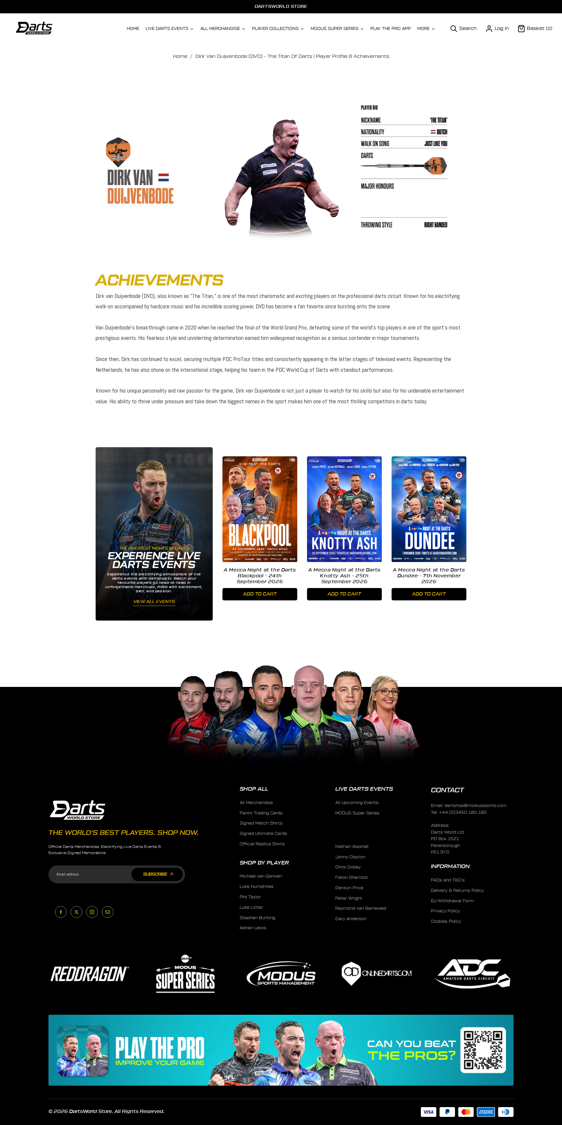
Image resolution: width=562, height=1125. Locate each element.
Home (180, 56)
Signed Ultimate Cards (263, 834)
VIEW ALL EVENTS (154, 601)
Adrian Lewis (253, 928)
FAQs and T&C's (448, 880)
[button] (463, 29)
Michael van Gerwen (261, 876)
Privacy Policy (445, 911)
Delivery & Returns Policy (457, 890)
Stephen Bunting (257, 918)
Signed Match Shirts (261, 823)
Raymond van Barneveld (360, 908)
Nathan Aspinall (351, 847)
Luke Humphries (257, 887)
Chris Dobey (348, 867)
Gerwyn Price (349, 888)
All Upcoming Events (357, 803)
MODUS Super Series (357, 813)
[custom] (61, 912)
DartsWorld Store (281, 6)
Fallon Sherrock (351, 877)
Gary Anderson (351, 919)
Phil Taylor (250, 897)
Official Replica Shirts (262, 844)
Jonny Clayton (350, 857)
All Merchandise (256, 803)
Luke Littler (251, 907)
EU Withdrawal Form (452, 901)
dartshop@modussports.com (475, 806)
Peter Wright (348, 898)
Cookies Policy (446, 921)
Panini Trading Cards (261, 813)
